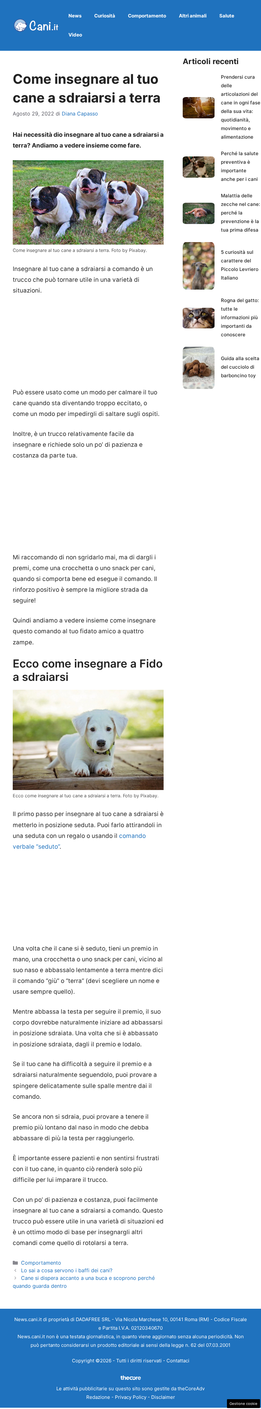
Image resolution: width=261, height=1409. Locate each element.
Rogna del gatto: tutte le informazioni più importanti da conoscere (240, 317)
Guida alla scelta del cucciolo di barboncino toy (240, 367)
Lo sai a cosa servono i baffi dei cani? (66, 1270)
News (74, 16)
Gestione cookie (243, 1403)
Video (75, 35)
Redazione (98, 1397)
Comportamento (147, 16)
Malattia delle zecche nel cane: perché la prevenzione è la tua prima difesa (240, 213)
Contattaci (177, 1361)
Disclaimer (163, 1397)
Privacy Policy (130, 1397)
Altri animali (193, 16)
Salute (226, 16)
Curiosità (104, 16)
